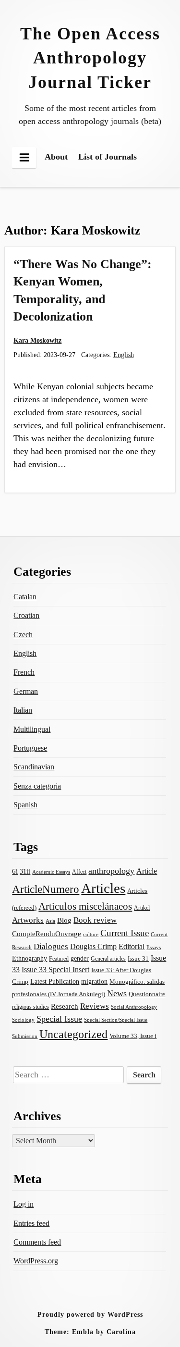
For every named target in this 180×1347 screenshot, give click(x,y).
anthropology (111, 871)
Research (64, 1006)
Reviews (94, 1006)
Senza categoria (37, 786)
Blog (64, 920)
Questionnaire (147, 994)
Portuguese (30, 748)
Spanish (25, 805)
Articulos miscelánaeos (85, 906)
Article (146, 871)
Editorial (131, 946)
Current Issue (124, 933)
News (117, 993)
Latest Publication (54, 981)
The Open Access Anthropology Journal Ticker (90, 58)
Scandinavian (33, 767)
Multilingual (31, 729)
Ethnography (29, 958)
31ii (25, 871)
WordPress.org (35, 1261)
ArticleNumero (45, 889)
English (123, 354)
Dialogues (51, 946)
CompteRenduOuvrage (46, 934)
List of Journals (107, 156)
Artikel (142, 907)
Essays (153, 947)
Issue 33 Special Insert (55, 969)
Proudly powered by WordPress (90, 1314)
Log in (23, 1204)
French (24, 672)
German (25, 691)
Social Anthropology (134, 1007)
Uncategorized (73, 1033)
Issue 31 (138, 958)
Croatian (26, 615)
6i (15, 871)
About (56, 156)
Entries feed (31, 1223)
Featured (59, 958)
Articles (103, 888)
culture (90, 934)
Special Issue (59, 1019)
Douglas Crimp (93, 946)
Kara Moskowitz (37, 340)
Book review (95, 920)
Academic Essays (51, 872)
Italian (22, 710)
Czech (23, 634)
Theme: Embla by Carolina (90, 1331)
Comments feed (37, 1242)
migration (94, 981)
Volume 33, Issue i (132, 1035)
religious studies (30, 1006)
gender (80, 958)
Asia (50, 921)
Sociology (23, 1020)
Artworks (28, 920)
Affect (79, 871)
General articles (108, 958)
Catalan (24, 597)
